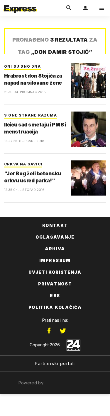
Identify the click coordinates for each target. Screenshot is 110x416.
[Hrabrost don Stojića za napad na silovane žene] (88, 80)
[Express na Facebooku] (49, 331)
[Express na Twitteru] (63, 331)
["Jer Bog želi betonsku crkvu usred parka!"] (88, 178)
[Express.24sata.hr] (20, 4)
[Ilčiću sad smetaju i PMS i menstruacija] (88, 129)
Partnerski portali (55, 363)
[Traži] (69, 8)
